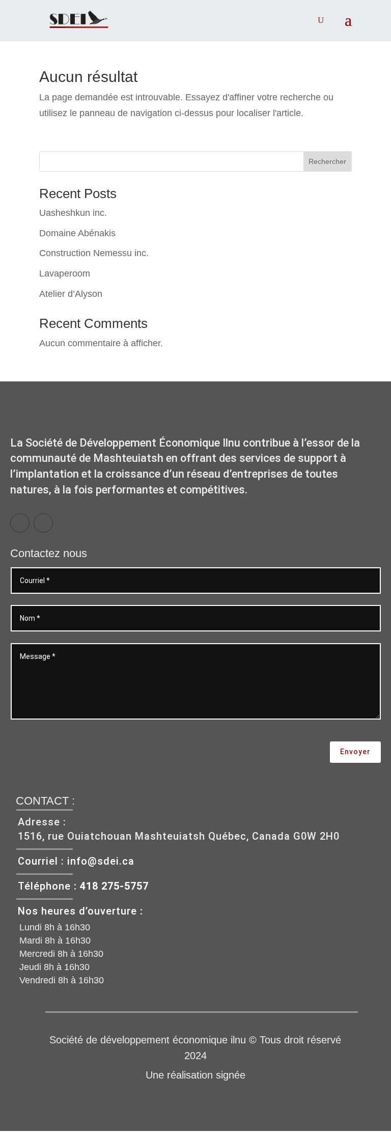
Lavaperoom (64, 273)
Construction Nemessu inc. (94, 253)
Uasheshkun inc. (73, 213)
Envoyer (355, 752)
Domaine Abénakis (77, 233)
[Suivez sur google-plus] (43, 523)
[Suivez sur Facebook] (20, 523)
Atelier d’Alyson (70, 294)
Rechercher (327, 161)
